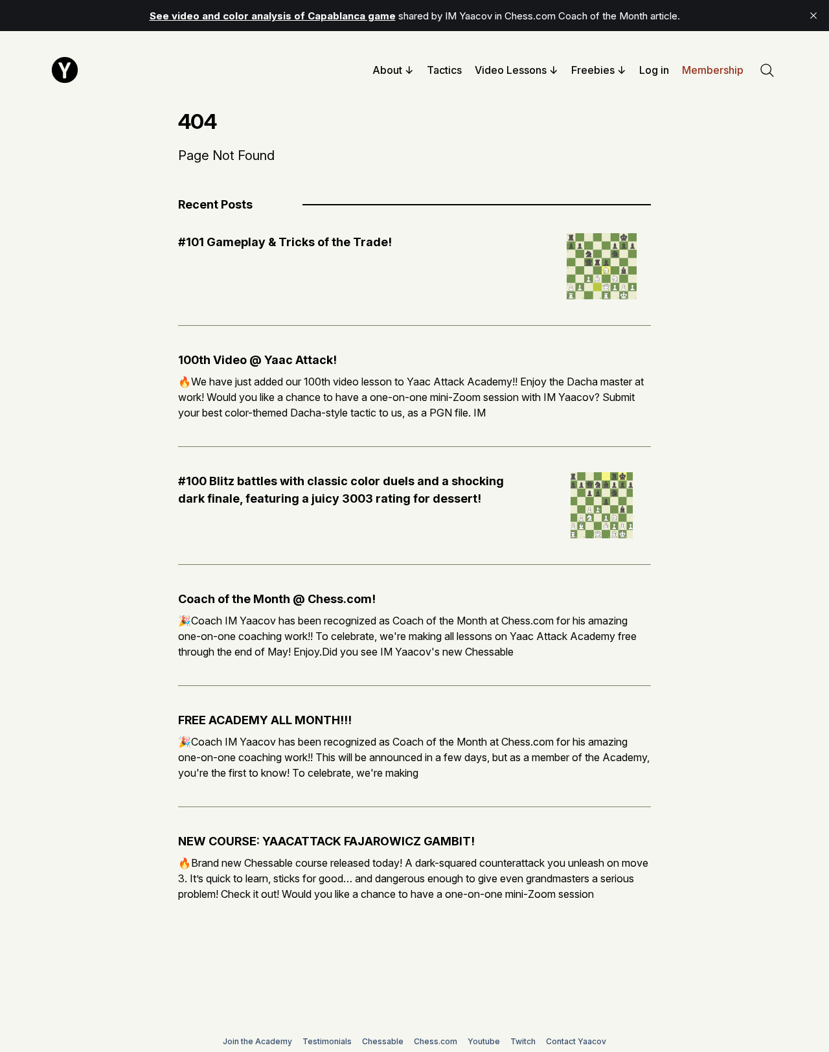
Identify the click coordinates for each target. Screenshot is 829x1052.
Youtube (484, 1041)
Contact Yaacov (576, 1041)
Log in (654, 69)
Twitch (523, 1041)
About (387, 69)
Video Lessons (511, 69)
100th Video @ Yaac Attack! (257, 360)
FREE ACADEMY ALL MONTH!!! (265, 720)
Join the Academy (257, 1041)
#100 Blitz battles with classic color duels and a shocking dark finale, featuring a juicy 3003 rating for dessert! (341, 489)
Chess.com (435, 1041)
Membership (713, 69)
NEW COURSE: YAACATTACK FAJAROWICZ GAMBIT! (326, 841)
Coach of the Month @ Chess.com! (277, 599)
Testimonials (327, 1041)
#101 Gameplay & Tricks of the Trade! (285, 242)
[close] (813, 15)
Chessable (382, 1041)
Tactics (444, 69)
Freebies (593, 69)
